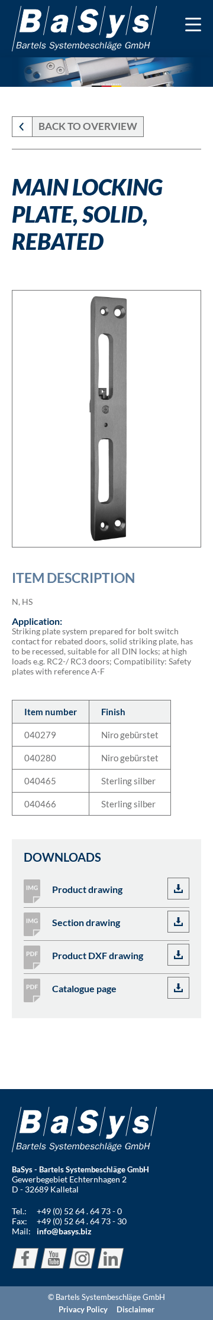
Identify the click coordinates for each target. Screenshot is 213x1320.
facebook (25, 1258)
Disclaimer (135, 1309)
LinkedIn (110, 1258)
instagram (82, 1258)
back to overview (87, 126)
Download (178, 888)
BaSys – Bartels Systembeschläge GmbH (84, 28)
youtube (53, 1258)
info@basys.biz (64, 1231)
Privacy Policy (83, 1309)
